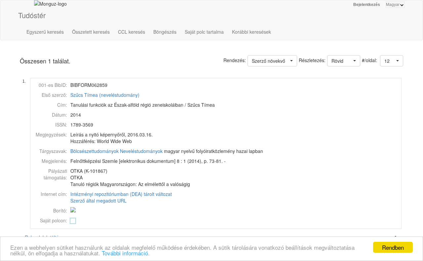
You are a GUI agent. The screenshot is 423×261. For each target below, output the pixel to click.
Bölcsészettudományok (94, 151)
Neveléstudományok (141, 151)
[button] (391, 60)
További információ (125, 253)
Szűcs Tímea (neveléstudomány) (104, 95)
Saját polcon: (53, 220)
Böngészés (164, 31)
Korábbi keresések (251, 31)
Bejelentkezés (366, 4)
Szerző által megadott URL (98, 200)
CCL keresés (131, 31)
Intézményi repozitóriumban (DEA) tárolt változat (121, 194)
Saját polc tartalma (204, 31)
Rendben (393, 247)
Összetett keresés (91, 31)
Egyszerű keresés (45, 31)
